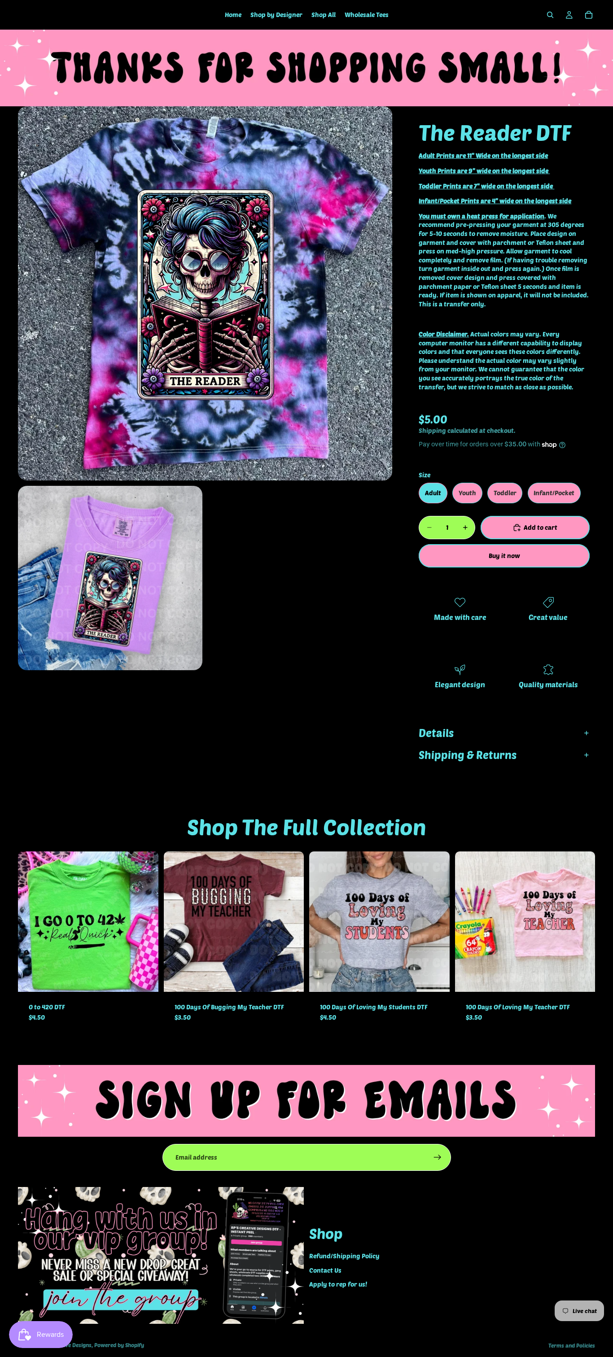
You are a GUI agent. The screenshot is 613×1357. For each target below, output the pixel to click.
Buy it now (504, 555)
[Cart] (589, 15)
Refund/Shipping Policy (344, 1256)
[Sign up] (437, 1157)
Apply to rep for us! (338, 1284)
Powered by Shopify (119, 1345)
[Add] (144, 978)
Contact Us (325, 1270)
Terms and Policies (571, 1345)
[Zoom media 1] (205, 293)
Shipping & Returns (468, 754)
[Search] (550, 15)
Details (436, 732)
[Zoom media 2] (110, 578)
